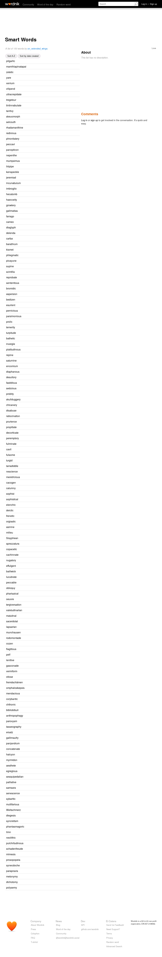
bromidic (11, 288)
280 (61, 388)
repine (9, 355)
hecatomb (11, 194)
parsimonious (13, 316)
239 (66, 316)
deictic (9, 510)
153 (61, 155)
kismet (9, 249)
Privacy (109, 937)
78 (65, 604)
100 (60, 571)
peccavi (10, 144)
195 (58, 393)
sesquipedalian (14, 776)
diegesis (11, 815)
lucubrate (11, 577)
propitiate (11, 427)
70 (59, 88)
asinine (10, 527)
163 (61, 260)
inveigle (10, 344)
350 (61, 360)
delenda (10, 233)
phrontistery (12, 138)
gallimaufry (12, 737)
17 (57, 238)
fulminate (11, 443)
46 (60, 815)
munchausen (13, 632)
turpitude (11, 332)
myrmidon (11, 760)
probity (10, 393)
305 (61, 382)
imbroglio (11, 188)
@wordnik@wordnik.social (67, 937)
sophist (10, 493)
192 (59, 588)
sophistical (12, 499)
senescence (13, 793)
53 (57, 72)
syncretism (12, 821)
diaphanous (12, 371)
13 (67, 682)
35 (62, 699)
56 (61, 194)
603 (67, 848)
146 (63, 737)
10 (59, 233)
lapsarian (11, 626)
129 (58, 599)
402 (62, 771)
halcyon (10, 754)
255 (59, 327)
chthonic (11, 704)
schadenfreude (14, 848)
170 (60, 560)
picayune (11, 260)
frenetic (10, 515)
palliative (11, 782)
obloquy (10, 588)
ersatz (9, 732)
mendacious (13, 693)
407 (57, 732)
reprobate (11, 277)
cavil (8, 449)
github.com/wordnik (90, 929)
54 (63, 665)
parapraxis (12, 871)
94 (65, 638)
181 (56, 449)
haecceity (11, 199)
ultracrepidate (14, 94)
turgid (9, 460)
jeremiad (11, 177)
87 (63, 543)
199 (61, 277)
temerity (10, 327)
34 (62, 210)
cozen (9, 643)
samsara (11, 787)
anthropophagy (14, 715)
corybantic (12, 699)
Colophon (35, 933)
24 (60, 99)
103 (59, 299)
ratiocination (13, 416)
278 (63, 255)
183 (63, 283)
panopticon (12, 149)
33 (67, 127)
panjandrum (13, 743)
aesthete (11, 765)
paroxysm (11, 721)
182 (57, 532)
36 (60, 133)
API (83, 924)
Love (154, 48)
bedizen (10, 299)
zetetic (9, 72)
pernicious (12, 310)
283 (61, 188)
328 (64, 371)
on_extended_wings (37, 48)
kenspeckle (12, 172)
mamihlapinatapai (16, 66)
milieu (9, 532)
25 (57, 510)
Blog (58, 924)
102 (64, 416)
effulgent (11, 565)
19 (60, 288)
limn (8, 832)
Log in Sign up (149, 3)
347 (57, 321)
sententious (12, 283)
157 (61, 427)
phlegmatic (12, 255)
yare (8, 77)
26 (62, 538)
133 (63, 804)
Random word (63, 4)
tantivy (9, 111)
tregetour (11, 99)
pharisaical (12, 593)
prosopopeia (13, 859)
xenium (10, 83)
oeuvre (10, 599)
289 (64, 865)
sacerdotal (12, 621)
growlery (11, 205)
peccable (11, 582)
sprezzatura (12, 543)
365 (61, 377)
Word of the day (45, 4)
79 (59, 305)
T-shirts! (34, 942)
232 (61, 721)
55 (58, 221)
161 (58, 249)
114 (69, 687)
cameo (10, 221)
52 (63, 138)
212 (55, 832)
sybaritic (11, 798)
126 (61, 294)
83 (60, 122)
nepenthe (11, 155)
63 (60, 615)
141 (60, 177)
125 (60, 565)
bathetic (10, 338)
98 (59, 798)
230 (62, 366)
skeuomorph (13, 116)
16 (62, 593)
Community (28, 4)
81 (60, 577)
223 (64, 693)
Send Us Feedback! (115, 924)
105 (57, 643)
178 (57, 676)
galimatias (12, 210)
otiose (9, 676)
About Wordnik (37, 924)
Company (36, 921)
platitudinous (13, 349)
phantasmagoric (15, 826)
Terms (109, 933)
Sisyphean (12, 538)
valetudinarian (14, 610)
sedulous (11, 388)
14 (65, 94)
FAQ (33, 937)
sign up (94, 120)
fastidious (11, 382)
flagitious (11, 649)
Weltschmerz (13, 810)
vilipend (10, 88)
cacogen (11, 482)
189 (58, 266)
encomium (12, 366)
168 (61, 443)
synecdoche (13, 865)
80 (64, 748)
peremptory (12, 438)
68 (59, 338)
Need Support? (113, 929)
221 (62, 882)
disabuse (11, 410)
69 (62, 621)
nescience (12, 471)
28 (61, 421)
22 (60, 205)
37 (58, 660)
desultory (11, 377)
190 (59, 454)
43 (63, 172)
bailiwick (11, 571)
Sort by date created (29, 56)
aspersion (11, 294)
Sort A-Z (11, 56)
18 (58, 83)
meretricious (13, 477)
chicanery (11, 405)
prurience (11, 421)
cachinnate (12, 554)
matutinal (11, 615)
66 (61, 199)
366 (68, 776)
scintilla (10, 271)
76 (64, 160)
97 (57, 355)
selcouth (11, 122)
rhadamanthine (14, 127)
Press (33, 929)
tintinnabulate (13, 105)
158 (59, 515)
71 (59, 854)
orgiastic (11, 521)
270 (61, 405)
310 (60, 488)
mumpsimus (13, 160)
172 (59, 527)
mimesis (11, 854)
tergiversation (13, 604)
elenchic (11, 504)
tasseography (13, 726)
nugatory (11, 560)
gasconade (12, 665)
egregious (11, 771)
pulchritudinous (14, 843)
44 (70, 66)
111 (64, 743)
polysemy (11, 887)
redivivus (11, 133)
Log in (84, 120)
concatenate (13, 748)
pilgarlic (10, 61)
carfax (9, 238)
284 (57, 460)
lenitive (10, 660)
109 (60, 765)
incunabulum (13, 183)
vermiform (11, 671)
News (59, 921)
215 (59, 344)
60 (64, 116)
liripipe (10, 166)
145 (68, 843)
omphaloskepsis (15, 687)
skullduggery (13, 399)
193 (60, 704)
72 (60, 782)
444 (59, 754)
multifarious (12, 804)
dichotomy (12, 882)
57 (58, 493)
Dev (83, 921)
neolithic (11, 837)
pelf (8, 654)
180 (60, 332)
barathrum (12, 244)
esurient (10, 305)
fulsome (10, 454)
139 (58, 216)
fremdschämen (14, 682)
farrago (10, 216)
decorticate (12, 432)
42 (57, 111)
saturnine (11, 360)
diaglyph (11, 227)
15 (60, 626)
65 (62, 471)
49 (62, 554)
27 (65, 105)
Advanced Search (114, 946)
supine (10, 266)
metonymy (12, 876)
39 (55, 77)
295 (64, 477)
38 (61, 244)
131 (61, 410)
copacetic (11, 549)
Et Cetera (111, 921)
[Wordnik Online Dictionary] (12, 3)
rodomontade (13, 638)
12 (62, 499)
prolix (9, 321)
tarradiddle (12, 466)
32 (59, 61)
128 (65, 399)
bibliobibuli (12, 710)
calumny (11, 488)
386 (62, 310)
